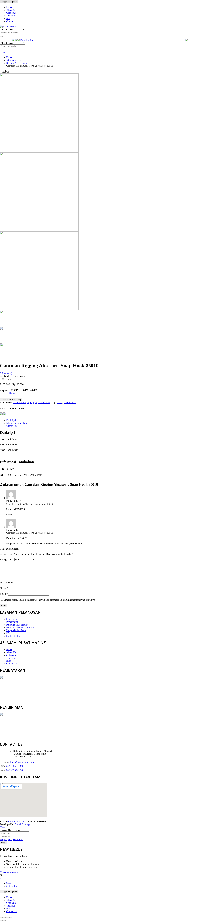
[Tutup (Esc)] (1, 917)
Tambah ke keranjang (11, 399)
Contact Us (11, 911)
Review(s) (6, 373)
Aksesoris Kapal (14, 60)
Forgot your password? (11, 839)
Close (3, 827)
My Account (195, 40)
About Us (11, 900)
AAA (59, 402)
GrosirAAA (70, 402)
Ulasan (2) (11, 426)
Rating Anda (7, 559)
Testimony (11, 905)
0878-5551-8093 (14, 765)
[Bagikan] (4, 917)
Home (9, 57)
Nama (4, 588)
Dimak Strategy (22, 824)
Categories (11, 886)
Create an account (9, 872)
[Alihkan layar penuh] (7, 917)
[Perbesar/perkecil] (10, 917)
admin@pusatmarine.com (21, 762)
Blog (8, 908)
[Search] (1, 36)
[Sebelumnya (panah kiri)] (1, 920)
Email (4, 593)
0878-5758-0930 (14, 770)
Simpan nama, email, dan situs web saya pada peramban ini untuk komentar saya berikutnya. (49, 599)
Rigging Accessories (16, 63)
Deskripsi (11, 420)
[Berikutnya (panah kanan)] (4, 920)
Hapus (12, 393)
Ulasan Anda (7, 582)
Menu (9, 883)
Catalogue (11, 903)
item (3, 52)
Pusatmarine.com (16, 821)
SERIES (4, 391)
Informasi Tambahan (16, 423)
